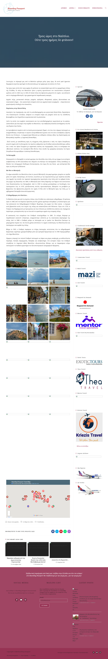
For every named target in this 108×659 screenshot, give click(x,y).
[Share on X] (57, 531)
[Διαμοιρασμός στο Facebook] (53, 531)
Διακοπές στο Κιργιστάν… (60, 560)
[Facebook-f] (16, 599)
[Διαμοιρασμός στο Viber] (69, 531)
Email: (42, 597)
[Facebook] (87, 116)
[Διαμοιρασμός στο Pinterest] (61, 531)
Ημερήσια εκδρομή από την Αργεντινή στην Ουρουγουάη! (16, 560)
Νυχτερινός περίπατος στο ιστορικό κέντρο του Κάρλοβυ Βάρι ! (89, 632)
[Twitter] (97, 652)
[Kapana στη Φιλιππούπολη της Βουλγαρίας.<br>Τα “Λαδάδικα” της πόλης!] (75, 617)
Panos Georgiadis (13, 522)
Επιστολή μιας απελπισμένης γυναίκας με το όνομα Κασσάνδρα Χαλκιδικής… (90, 599)
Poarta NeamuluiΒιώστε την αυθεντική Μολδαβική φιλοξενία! (38, 560)
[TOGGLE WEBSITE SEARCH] (106, 8)
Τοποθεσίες (40, 522)
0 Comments (92, 602)
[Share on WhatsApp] (65, 531)
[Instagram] (91, 116)
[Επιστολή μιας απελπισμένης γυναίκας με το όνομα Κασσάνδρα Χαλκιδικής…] (75, 599)
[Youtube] (21, 599)
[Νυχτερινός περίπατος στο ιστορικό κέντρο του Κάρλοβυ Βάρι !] (75, 632)
